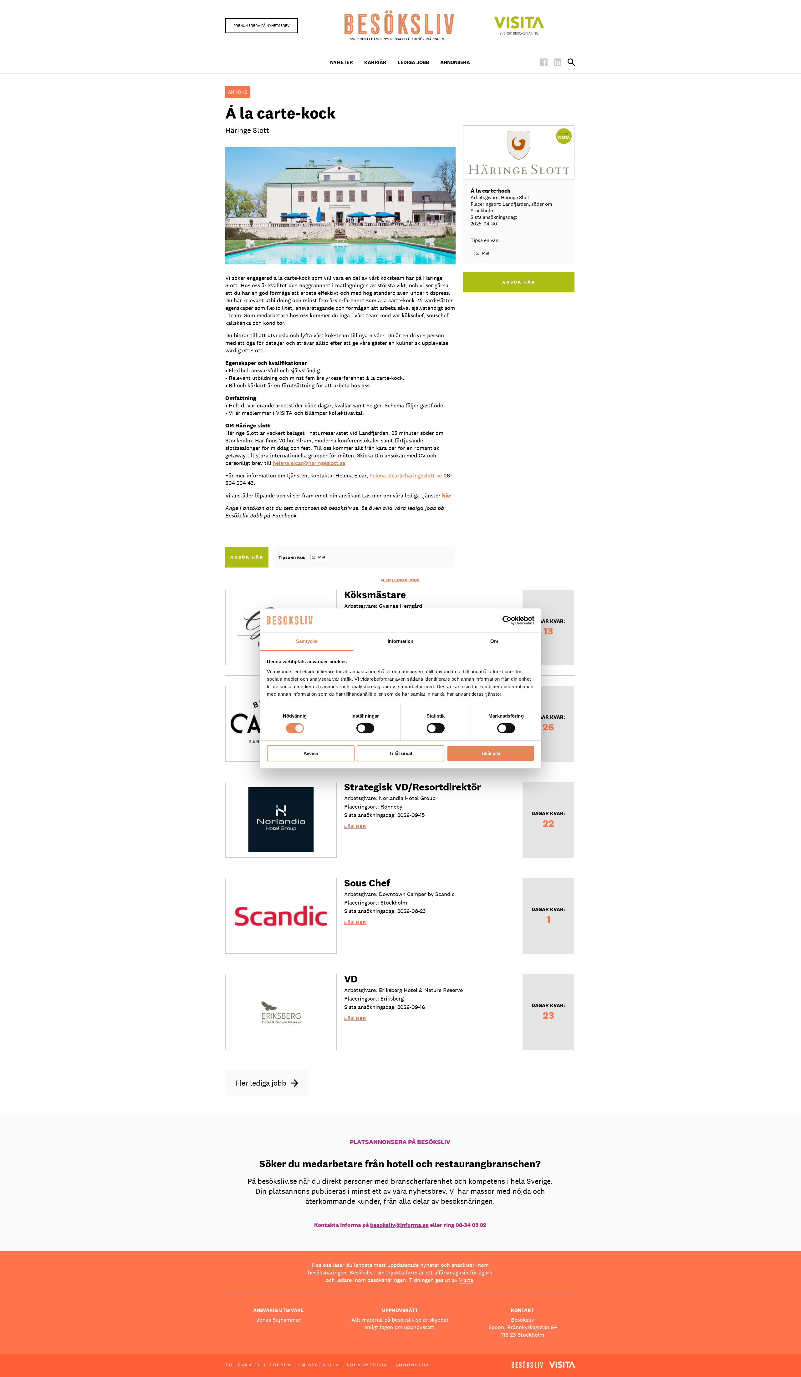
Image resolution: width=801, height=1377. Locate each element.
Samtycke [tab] (307, 641)
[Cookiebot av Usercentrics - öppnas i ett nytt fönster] (507, 620)
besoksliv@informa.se (399, 1224)
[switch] (365, 728)
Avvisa (311, 753)
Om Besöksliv (318, 1365)
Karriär (375, 62)
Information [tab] (400, 641)
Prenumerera (367, 1365)
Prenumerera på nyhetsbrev (261, 25)
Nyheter (341, 62)
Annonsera (455, 62)
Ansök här (246, 557)
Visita (466, 1280)
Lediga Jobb (413, 62)
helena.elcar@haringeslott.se (309, 463)
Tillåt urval (400, 753)
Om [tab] (494, 641)
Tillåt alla (490, 753)
